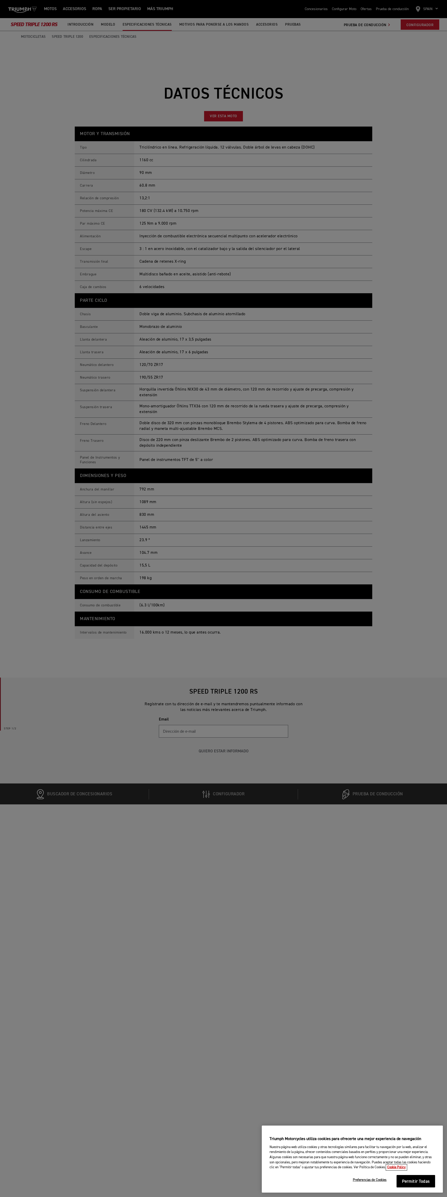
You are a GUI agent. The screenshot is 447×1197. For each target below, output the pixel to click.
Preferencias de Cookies (370, 1180)
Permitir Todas (416, 1181)
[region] (352, 1159)
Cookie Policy (396, 1167)
